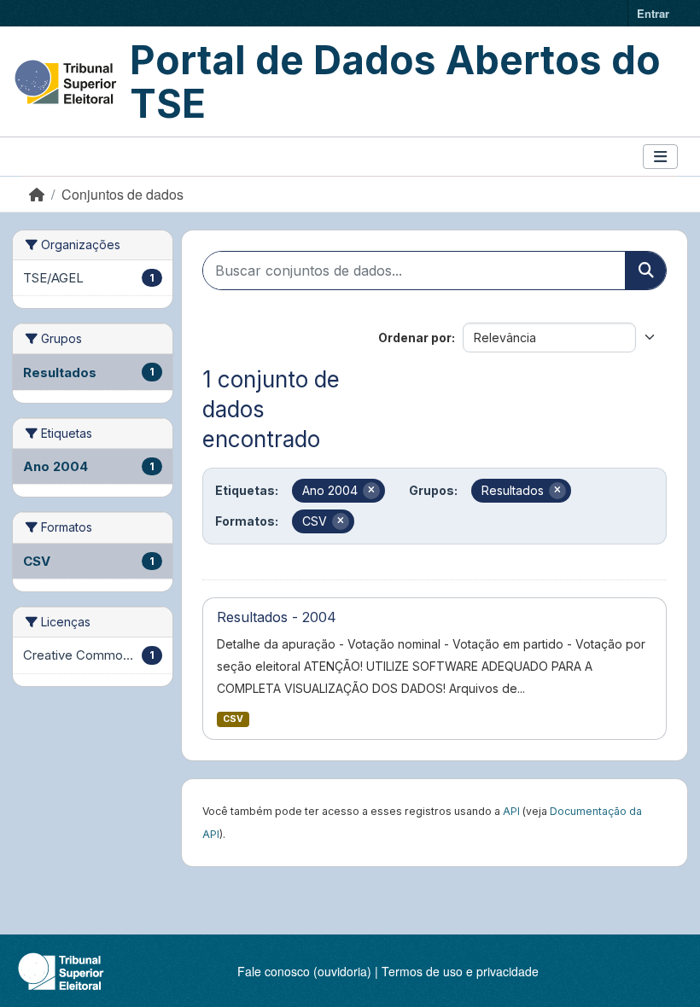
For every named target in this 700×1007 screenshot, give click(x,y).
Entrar (653, 13)
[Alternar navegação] (660, 156)
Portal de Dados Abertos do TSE (395, 81)
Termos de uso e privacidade (460, 971)
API (511, 811)
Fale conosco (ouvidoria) (304, 971)
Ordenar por (415, 337)
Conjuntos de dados (122, 194)
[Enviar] (645, 270)
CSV (233, 719)
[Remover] (371, 490)
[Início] (36, 194)
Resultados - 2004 (276, 617)
